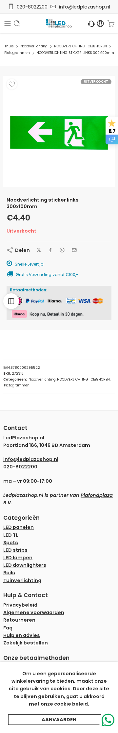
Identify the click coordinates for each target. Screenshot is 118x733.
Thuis (9, 46)
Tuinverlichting (22, 580)
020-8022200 (32, 7)
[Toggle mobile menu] (7, 23)
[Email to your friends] (74, 250)
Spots (10, 542)
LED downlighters (24, 565)
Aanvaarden (59, 719)
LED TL (10, 535)
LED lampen (17, 557)
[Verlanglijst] (12, 84)
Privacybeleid (20, 605)
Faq (7, 628)
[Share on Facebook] (50, 250)
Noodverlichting (34, 46)
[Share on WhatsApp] (62, 250)
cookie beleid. (71, 704)
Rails (9, 572)
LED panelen (18, 527)
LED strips (15, 550)
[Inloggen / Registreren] (100, 24)
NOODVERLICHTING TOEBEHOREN (80, 46)
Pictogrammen (17, 52)
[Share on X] (38, 250)
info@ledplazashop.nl (83, 7)
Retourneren (19, 620)
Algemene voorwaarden (33, 612)
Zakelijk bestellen (25, 643)
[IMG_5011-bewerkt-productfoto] (59, 131)
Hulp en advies (21, 635)
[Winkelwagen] (111, 23)
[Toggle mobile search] (17, 23)
